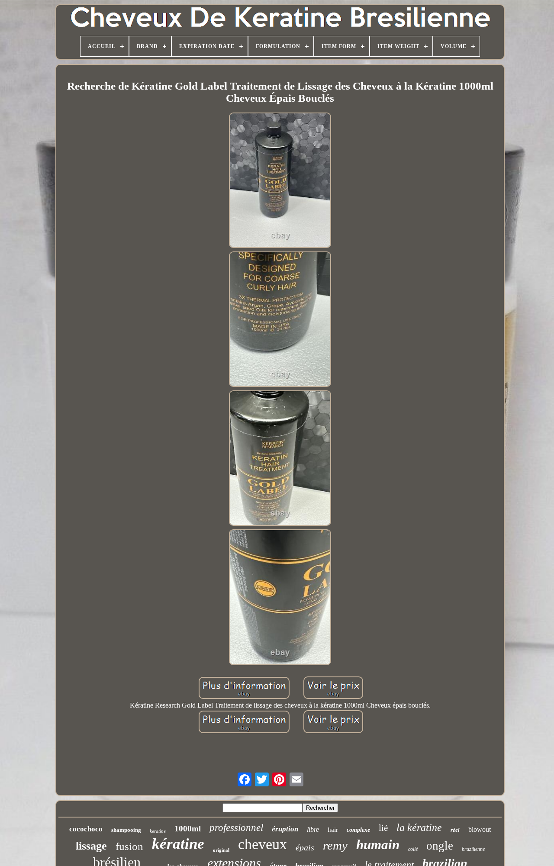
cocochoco (86, 829)
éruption (285, 829)
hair (333, 829)
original (221, 850)
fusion (129, 846)
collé (413, 849)
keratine (158, 831)
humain (377, 844)
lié (383, 828)
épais (305, 847)
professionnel (236, 827)
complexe (358, 830)
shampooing (126, 830)
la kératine (419, 827)
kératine (178, 843)
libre (313, 829)
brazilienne (473, 849)
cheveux (262, 844)
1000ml (187, 828)
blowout (479, 829)
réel (455, 830)
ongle (439, 845)
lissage (91, 846)
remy (335, 845)
